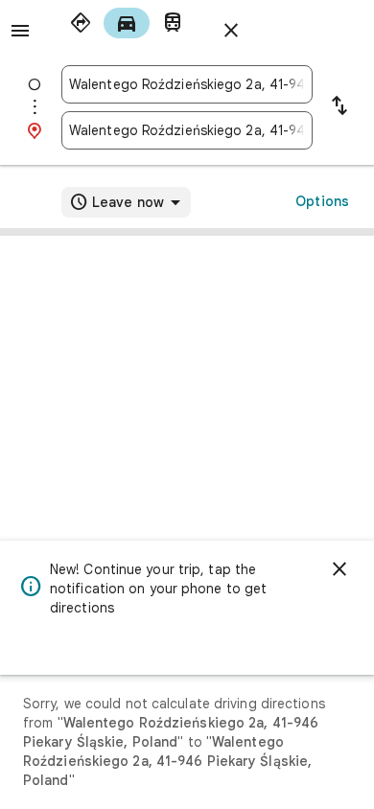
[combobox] (187, 84)
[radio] (81, 23)
